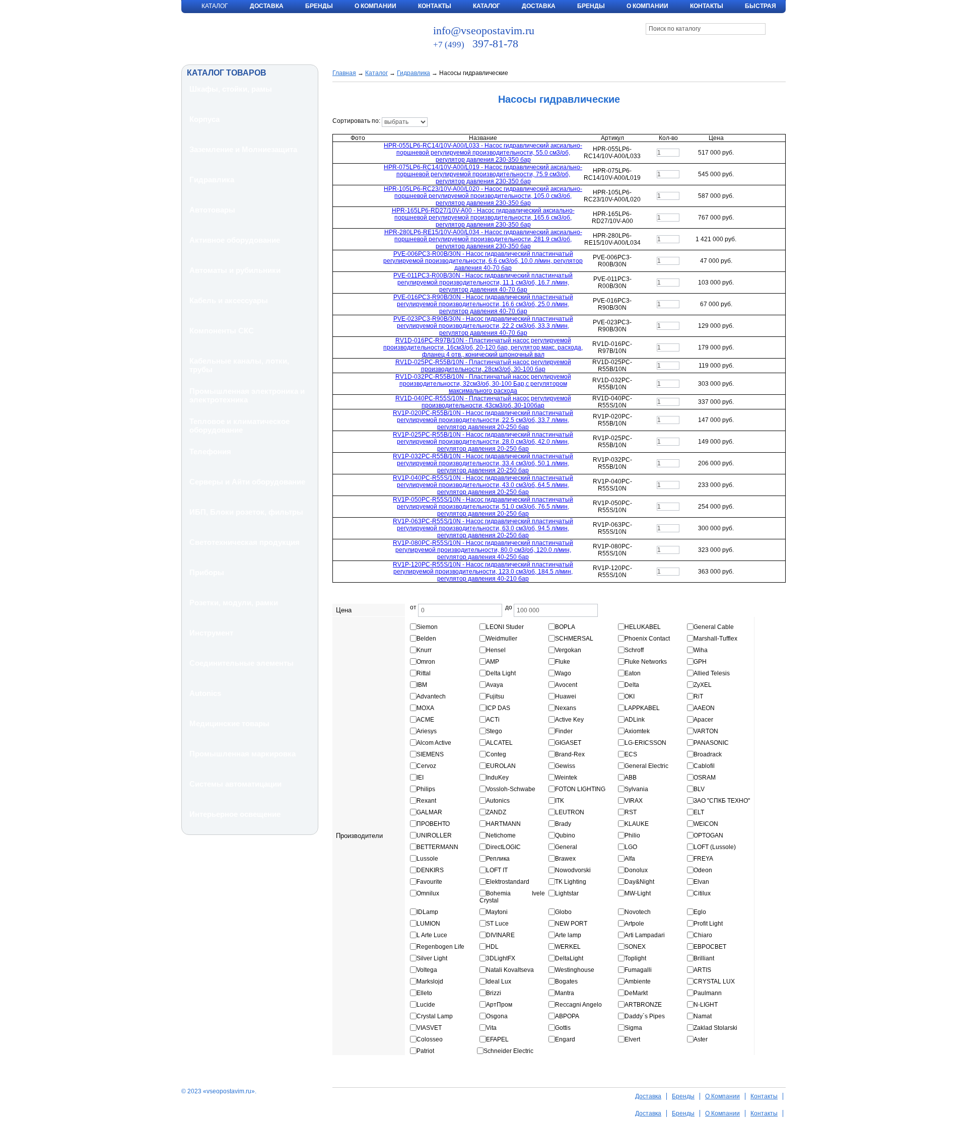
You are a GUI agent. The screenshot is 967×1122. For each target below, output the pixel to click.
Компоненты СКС (221, 330)
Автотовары (212, 209)
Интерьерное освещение (235, 814)
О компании (647, 6)
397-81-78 (475, 43)
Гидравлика (211, 179)
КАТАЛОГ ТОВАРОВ (226, 72)
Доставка (267, 6)
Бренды (319, 6)
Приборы (206, 572)
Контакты (434, 6)
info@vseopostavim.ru (483, 30)
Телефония (210, 451)
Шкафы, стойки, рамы (230, 89)
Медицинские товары (229, 723)
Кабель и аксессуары (228, 300)
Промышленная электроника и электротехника (247, 395)
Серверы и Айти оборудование (247, 481)
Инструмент (211, 632)
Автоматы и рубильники (235, 270)
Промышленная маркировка (242, 753)
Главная (344, 73)
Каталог (486, 6)
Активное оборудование (234, 240)
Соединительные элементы (241, 663)
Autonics (205, 693)
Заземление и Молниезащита (243, 149)
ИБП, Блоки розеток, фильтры (246, 512)
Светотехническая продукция (244, 542)
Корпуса (204, 119)
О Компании (375, 6)
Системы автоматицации (235, 784)
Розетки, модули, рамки (233, 602)
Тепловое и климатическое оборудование (239, 425)
